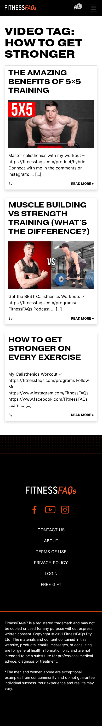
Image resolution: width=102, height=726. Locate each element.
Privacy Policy (51, 562)
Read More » (82, 184)
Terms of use (51, 551)
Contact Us (51, 529)
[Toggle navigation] (93, 8)
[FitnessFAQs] (21, 7)
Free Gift (51, 584)
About (51, 540)
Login (51, 573)
